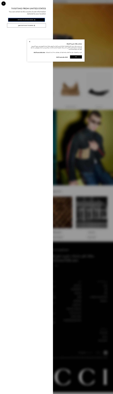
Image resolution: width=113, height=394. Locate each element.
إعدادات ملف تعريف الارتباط (62, 57)
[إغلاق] (30, 41)
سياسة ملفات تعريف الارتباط (39, 52)
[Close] (3, 3)
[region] (56, 50)
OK (76, 56)
